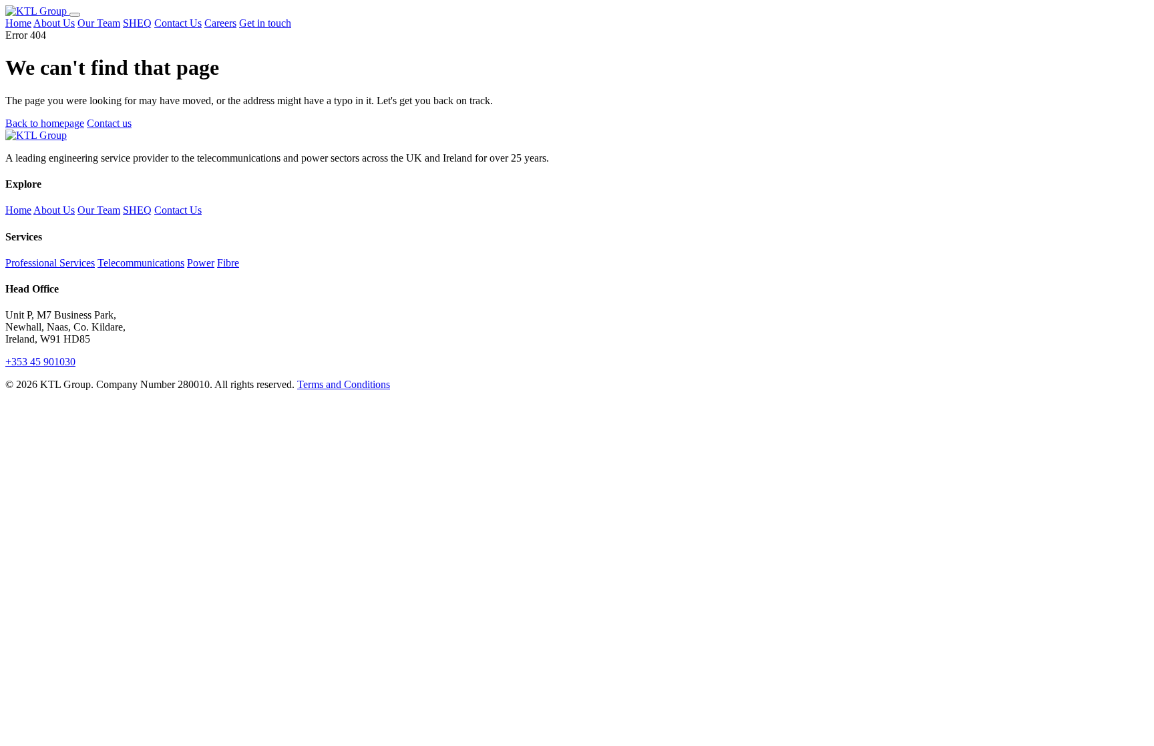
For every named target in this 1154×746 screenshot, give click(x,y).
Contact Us (178, 23)
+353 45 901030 (40, 361)
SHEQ (137, 23)
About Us (54, 23)
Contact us (109, 123)
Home (18, 23)
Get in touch (265, 23)
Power (200, 262)
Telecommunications (141, 262)
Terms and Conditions (343, 384)
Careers (220, 23)
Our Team (98, 23)
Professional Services (50, 262)
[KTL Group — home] (37, 11)
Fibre (228, 262)
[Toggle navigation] (74, 15)
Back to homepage (44, 123)
